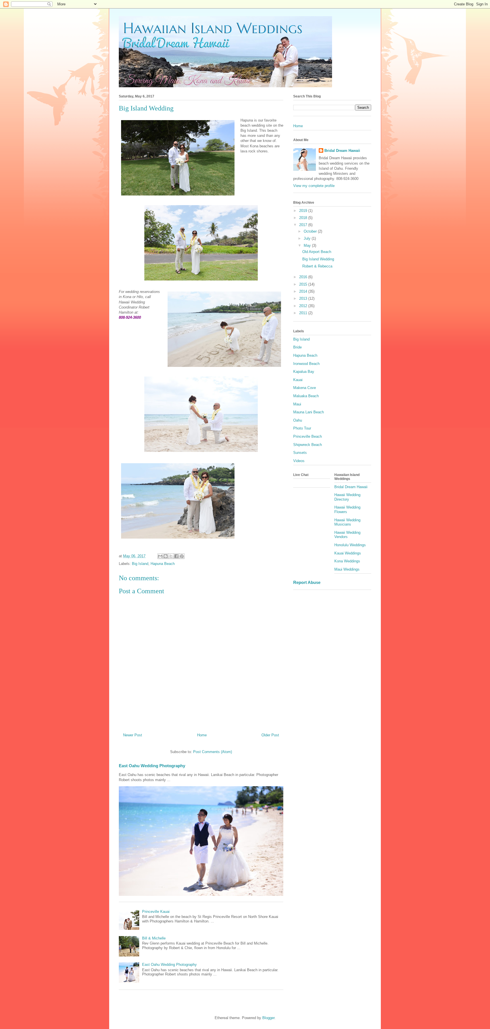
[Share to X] (171, 556)
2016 (303, 277)
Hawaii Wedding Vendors (347, 534)
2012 (303, 306)
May (308, 245)
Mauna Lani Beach (308, 412)
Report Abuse (306, 582)
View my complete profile (314, 186)
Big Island (140, 564)
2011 (303, 313)
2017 (303, 225)
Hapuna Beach (163, 564)
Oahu (297, 420)
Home (202, 735)
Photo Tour (302, 428)
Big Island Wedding (318, 259)
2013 (303, 298)
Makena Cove (304, 388)
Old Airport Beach (316, 252)
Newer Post (132, 735)
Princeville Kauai (156, 911)
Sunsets (300, 452)
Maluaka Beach (306, 396)
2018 (303, 218)
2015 (303, 284)
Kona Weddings (347, 561)
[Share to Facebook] (176, 556)
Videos (299, 461)
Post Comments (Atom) (212, 752)
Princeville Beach (307, 436)
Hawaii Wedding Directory (347, 497)
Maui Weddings (347, 569)
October (311, 231)
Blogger (268, 1018)
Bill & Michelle (154, 938)
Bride (297, 347)
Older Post (270, 735)
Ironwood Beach (306, 364)
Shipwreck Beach (307, 445)
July (308, 238)
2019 (303, 211)
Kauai (298, 380)
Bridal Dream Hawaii (342, 150)
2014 (303, 291)
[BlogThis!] (165, 556)
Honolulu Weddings (350, 545)
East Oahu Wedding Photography (152, 765)
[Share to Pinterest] (182, 556)
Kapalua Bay (303, 371)
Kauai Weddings (347, 553)
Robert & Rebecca (317, 266)
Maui (297, 404)
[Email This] (160, 556)
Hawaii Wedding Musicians (347, 522)
